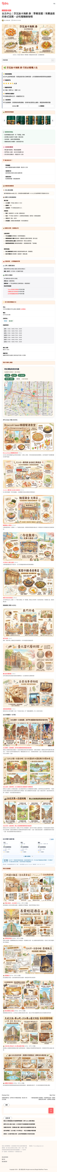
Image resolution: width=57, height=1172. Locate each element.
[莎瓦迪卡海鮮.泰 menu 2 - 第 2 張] (20, 120)
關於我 (3, 1159)
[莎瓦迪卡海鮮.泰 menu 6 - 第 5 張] (49, 120)
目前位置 (22, 375)
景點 (8, 375)
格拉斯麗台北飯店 (9, 1010)
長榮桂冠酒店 (8, 938)
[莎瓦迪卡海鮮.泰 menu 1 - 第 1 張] (11, 120)
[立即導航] (23, 309)
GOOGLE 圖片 (15, 106)
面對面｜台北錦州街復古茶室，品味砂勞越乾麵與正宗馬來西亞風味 (19, 1134)
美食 (9, 10)
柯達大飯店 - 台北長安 (11, 903)
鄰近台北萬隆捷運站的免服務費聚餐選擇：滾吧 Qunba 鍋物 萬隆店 (19, 1121)
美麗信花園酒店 (9, 1083)
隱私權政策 (4, 1161)
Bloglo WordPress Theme (41, 1169)
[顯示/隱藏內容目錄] (52, 60)
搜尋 (6, 1105)
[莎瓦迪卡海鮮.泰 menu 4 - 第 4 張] (40, 120)
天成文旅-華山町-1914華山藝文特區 (14, 1046)
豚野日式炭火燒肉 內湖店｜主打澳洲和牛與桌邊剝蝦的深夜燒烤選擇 (19, 1124)
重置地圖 (18, 378)
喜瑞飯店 (7, 975)
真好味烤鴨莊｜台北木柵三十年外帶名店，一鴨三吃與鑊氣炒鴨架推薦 (20, 1130)
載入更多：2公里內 (9, 378)
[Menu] (54, 3)
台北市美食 (5, 10)
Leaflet (40, 415)
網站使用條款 (5, 1157)
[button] (33, 394)
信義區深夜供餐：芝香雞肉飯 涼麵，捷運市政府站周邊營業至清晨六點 (20, 1127)
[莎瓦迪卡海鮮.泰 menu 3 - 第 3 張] (30, 120)
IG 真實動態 (41, 106)
